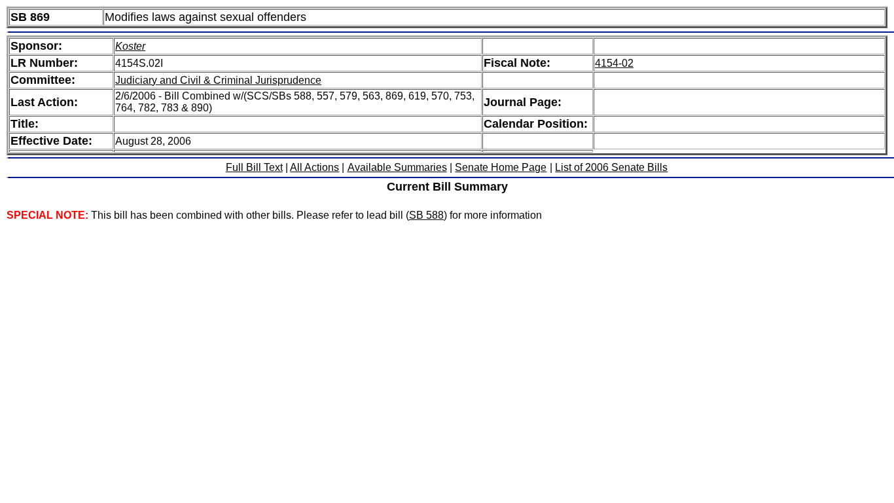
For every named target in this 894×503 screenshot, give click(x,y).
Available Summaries (397, 167)
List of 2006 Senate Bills (611, 167)
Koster (130, 46)
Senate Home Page (500, 167)
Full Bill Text (254, 167)
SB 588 (426, 215)
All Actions (314, 167)
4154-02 (614, 63)
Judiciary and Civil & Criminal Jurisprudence (218, 80)
